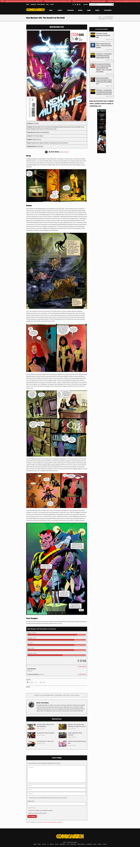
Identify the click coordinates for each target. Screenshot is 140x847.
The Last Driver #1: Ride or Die (45, 741)
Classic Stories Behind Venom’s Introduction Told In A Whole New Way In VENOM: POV (104, 80)
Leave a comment (75, 695)
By (58, 695)
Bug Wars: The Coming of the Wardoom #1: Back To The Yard (76, 725)
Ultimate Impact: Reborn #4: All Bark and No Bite (45, 725)
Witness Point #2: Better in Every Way (77, 742)
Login (86, 4)
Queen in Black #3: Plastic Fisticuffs (75, 734)
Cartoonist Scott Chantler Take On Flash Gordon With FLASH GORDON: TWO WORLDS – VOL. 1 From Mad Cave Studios (109, 1)
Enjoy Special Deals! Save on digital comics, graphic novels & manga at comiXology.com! (101, 103)
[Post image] (31, 727)
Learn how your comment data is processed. (52, 822)
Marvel (52, 695)
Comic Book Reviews (45, 695)
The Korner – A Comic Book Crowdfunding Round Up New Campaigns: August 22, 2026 (104, 92)
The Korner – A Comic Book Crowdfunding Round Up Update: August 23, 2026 (57, 1)
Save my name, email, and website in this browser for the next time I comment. (48, 797)
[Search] (112, 4)
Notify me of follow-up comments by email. (40, 810)
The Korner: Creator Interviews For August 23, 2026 (103, 35)
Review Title (30, 801)
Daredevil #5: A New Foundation (45, 733)
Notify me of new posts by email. (38, 813)
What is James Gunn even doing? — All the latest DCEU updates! (18, 1)
